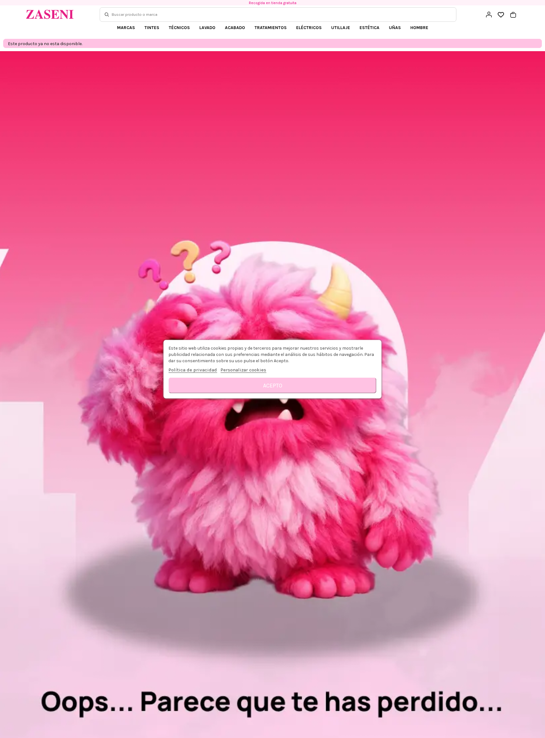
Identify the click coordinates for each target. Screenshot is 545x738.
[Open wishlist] (501, 15)
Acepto (272, 385)
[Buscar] (106, 14)
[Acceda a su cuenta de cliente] (489, 14)
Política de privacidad (192, 369)
